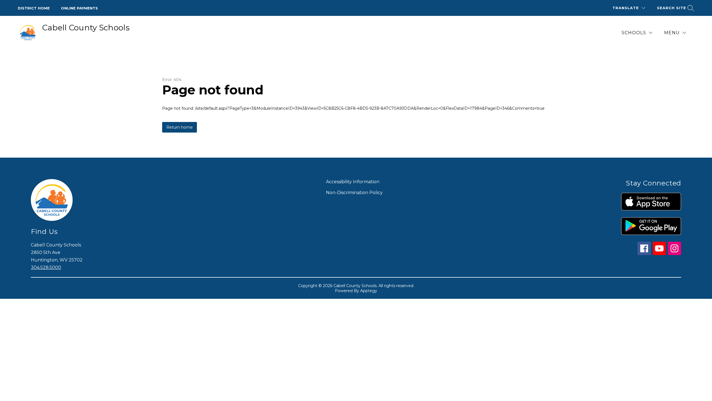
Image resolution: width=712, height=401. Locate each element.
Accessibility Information (352, 181)
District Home (34, 8)
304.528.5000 (46, 267)
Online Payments (79, 8)
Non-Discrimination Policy (354, 192)
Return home (179, 127)
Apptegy (368, 290)
